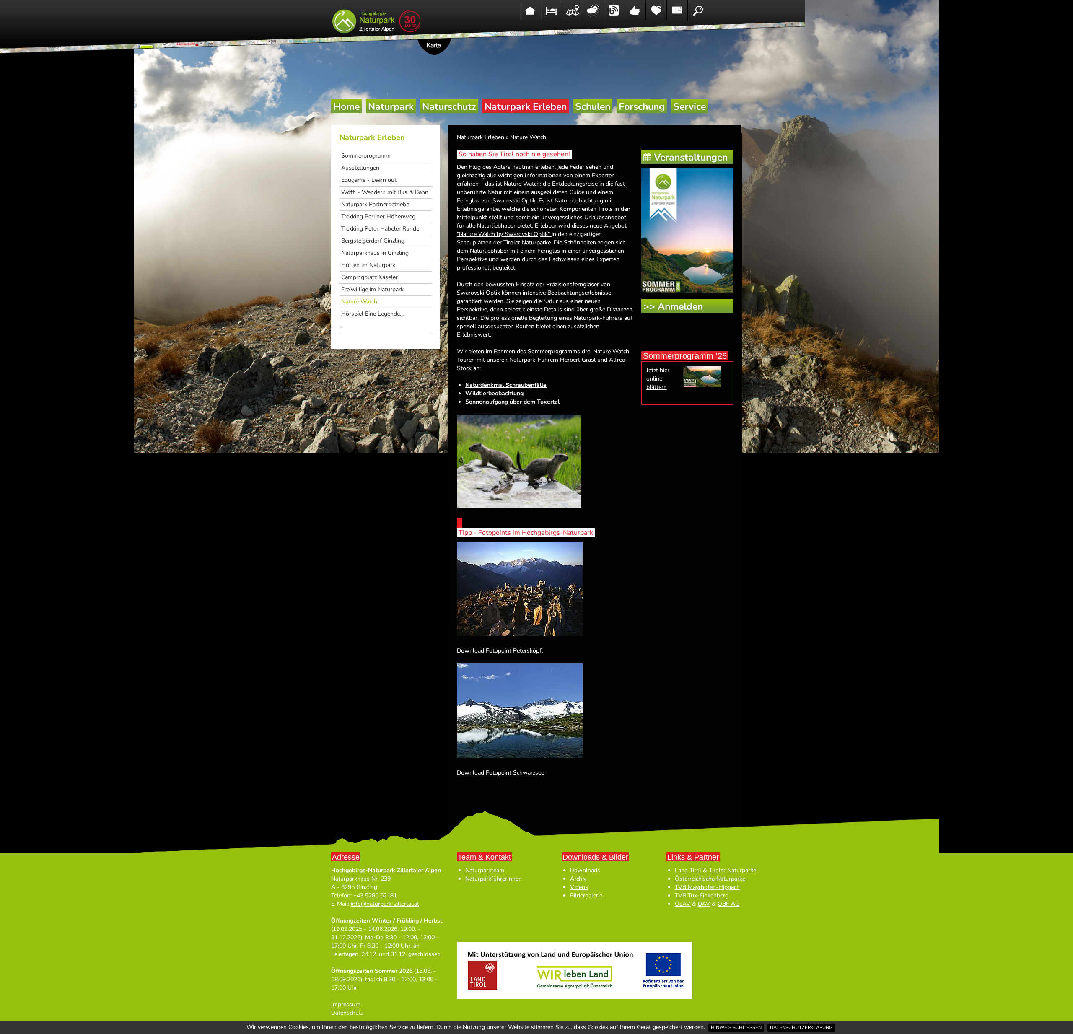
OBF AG (728, 904)
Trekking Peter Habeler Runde (380, 229)
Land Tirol (688, 870)
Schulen (592, 106)
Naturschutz (449, 106)
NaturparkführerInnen (493, 879)
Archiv (578, 879)
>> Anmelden (673, 306)
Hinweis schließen (736, 1027)
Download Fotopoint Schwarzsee (500, 773)
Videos (579, 887)
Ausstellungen (360, 168)
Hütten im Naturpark (368, 265)
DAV (704, 904)
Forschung (642, 106)
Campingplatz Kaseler (369, 277)
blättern (656, 387)
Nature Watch (359, 302)
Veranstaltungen (691, 157)
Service (689, 106)
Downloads (585, 870)
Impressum (345, 1004)
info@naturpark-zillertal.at (385, 904)
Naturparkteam (484, 870)
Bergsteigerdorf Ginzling (372, 241)
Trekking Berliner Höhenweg (378, 216)
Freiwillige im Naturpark (372, 289)
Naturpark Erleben (526, 106)
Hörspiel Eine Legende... (372, 314)
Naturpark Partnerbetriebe (375, 204)
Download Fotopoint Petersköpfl (500, 651)
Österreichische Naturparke (710, 879)
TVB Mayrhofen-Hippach (707, 887)
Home (346, 106)
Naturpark (391, 106)
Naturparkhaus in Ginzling (375, 253)
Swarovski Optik (514, 201)
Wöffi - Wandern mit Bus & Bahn (384, 192)
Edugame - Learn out (369, 180)
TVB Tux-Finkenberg (701, 895)
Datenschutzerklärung (801, 1027)
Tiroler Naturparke (732, 870)
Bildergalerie (586, 895)
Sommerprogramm (366, 156)
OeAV (682, 904)
